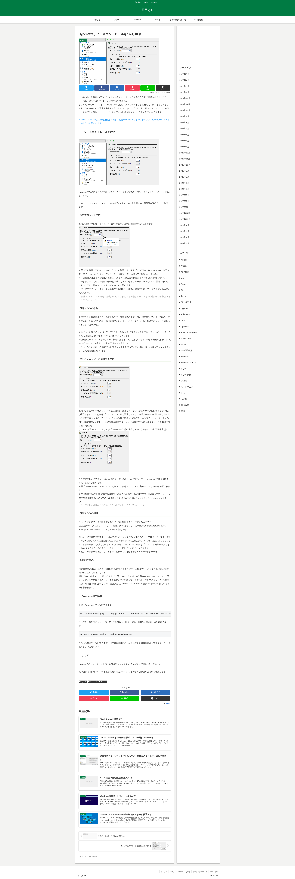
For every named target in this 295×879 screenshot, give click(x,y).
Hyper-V (83, 682)
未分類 (184, 399)
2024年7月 (184, 128)
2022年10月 (184, 219)
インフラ (164, 872)
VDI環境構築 (186, 350)
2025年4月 (184, 80)
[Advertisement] (198, 44)
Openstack (186, 326)
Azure (183, 284)
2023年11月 (184, 159)
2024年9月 (184, 116)
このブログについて (200, 872)
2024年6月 (184, 135)
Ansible (184, 266)
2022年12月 (184, 207)
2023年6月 (184, 183)
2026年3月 (184, 74)
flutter (183, 296)
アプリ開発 (186, 375)
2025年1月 (184, 92)
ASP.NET (185, 272)
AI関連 (184, 260)
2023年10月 (184, 165)
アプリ (184, 369)
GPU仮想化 (186, 302)
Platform (180, 872)
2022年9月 (184, 225)
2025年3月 (184, 86)
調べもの (185, 405)
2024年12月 (184, 98)
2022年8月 (184, 231)
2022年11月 (184, 213)
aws (182, 278)
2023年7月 (184, 177)
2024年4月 (184, 141)
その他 (184, 381)
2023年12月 (184, 153)
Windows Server (188, 363)
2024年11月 (184, 104)
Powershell (93, 682)
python (184, 344)
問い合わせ (214, 872)
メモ (183, 393)
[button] (163, 88)
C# (182, 290)
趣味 (183, 411)
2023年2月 (184, 195)
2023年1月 (184, 201)
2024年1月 (184, 147)
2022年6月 (184, 243)
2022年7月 (184, 237)
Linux (183, 320)
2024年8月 (184, 122)
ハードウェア (187, 387)
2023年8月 (184, 171)
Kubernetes (186, 314)
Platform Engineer (189, 332)
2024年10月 (184, 110)
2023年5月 (184, 189)
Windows (104, 682)
